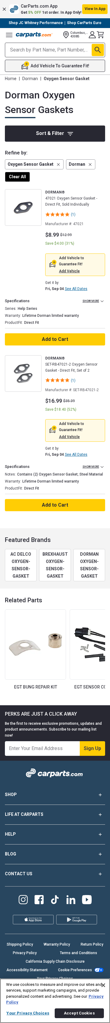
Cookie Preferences (75, 970)
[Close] (103, 985)
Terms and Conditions (78, 953)
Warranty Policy (57, 944)
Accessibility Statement (27, 970)
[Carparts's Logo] (34, 34)
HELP (10, 834)
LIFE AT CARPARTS (24, 814)
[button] (55, 9)
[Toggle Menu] (9, 34)
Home (10, 78)
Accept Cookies (79, 1013)
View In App (95, 9)
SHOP (11, 794)
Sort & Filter (50, 133)
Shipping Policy (20, 944)
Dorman (30, 78)
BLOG (10, 853)
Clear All (17, 176)
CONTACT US (18, 873)
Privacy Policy (25, 953)
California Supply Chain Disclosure (55, 961)
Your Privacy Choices (27, 1013)
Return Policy (92, 944)
